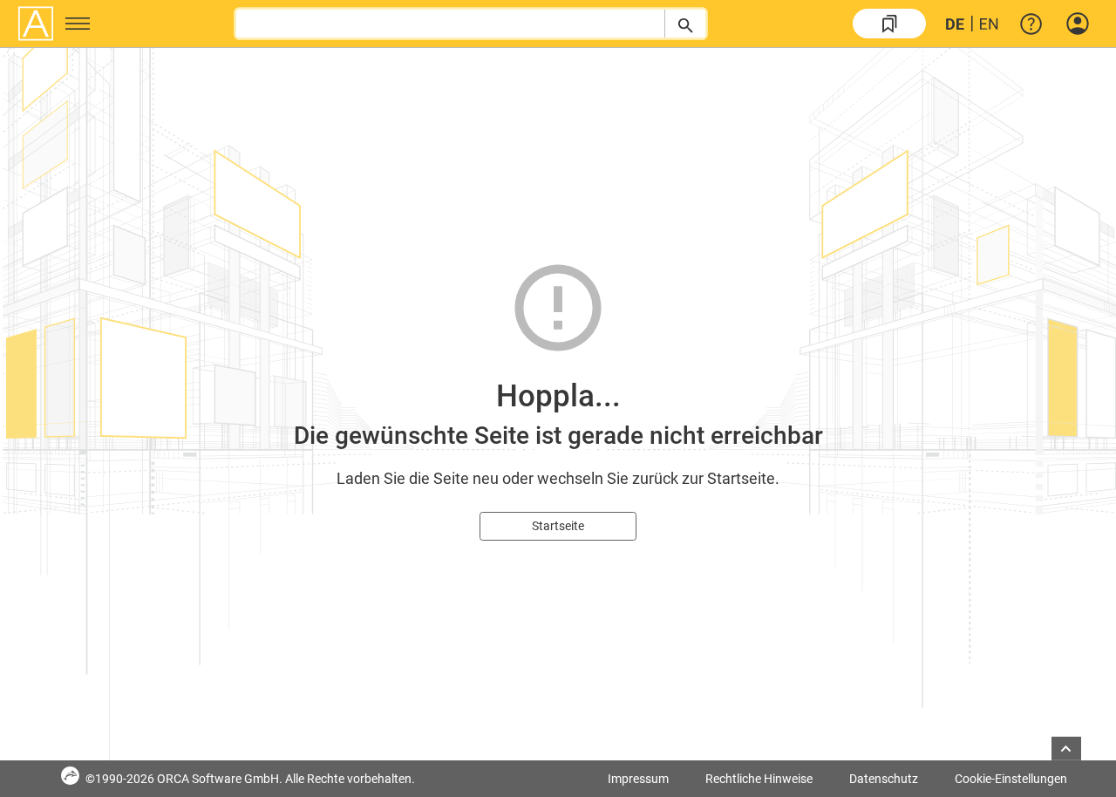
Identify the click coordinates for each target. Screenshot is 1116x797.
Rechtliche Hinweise (759, 779)
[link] (889, 23)
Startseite (558, 526)
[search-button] (684, 23)
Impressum (638, 779)
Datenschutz (883, 779)
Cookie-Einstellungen (1011, 779)
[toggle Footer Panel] (1066, 748)
